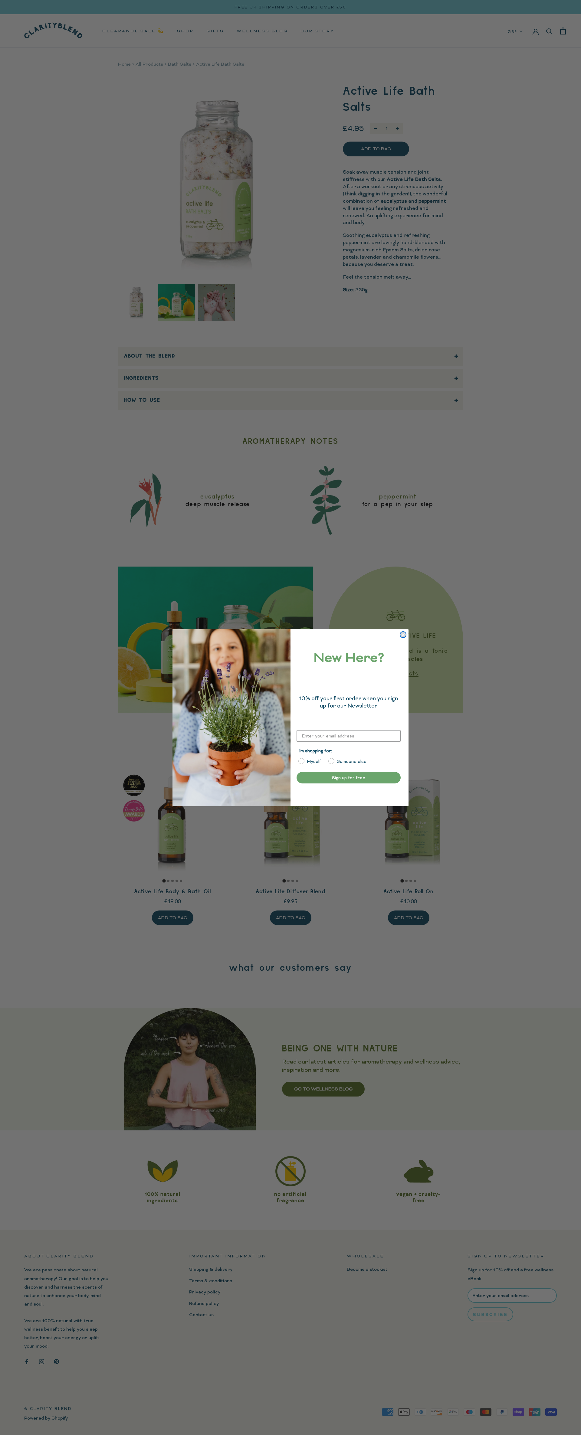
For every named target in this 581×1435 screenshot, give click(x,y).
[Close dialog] (403, 635)
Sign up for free (348, 778)
